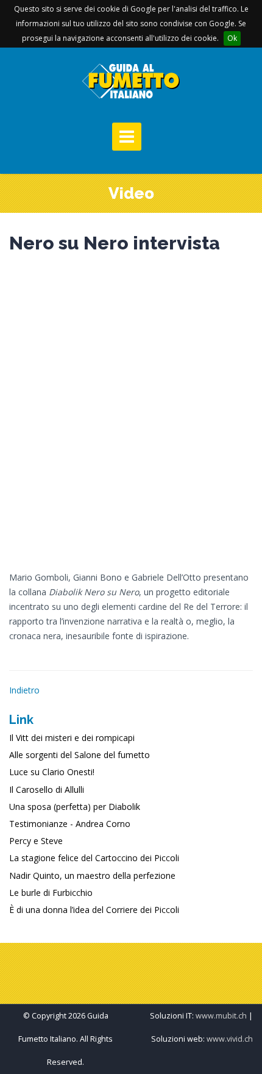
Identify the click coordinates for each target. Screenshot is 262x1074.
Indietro (24, 690)
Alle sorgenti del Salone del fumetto (79, 755)
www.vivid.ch (230, 1039)
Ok (232, 38)
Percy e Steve (36, 841)
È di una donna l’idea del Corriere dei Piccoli (94, 909)
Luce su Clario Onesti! (51, 772)
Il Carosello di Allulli (46, 789)
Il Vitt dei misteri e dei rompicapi (72, 737)
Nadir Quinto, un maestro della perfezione (92, 875)
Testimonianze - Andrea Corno (69, 823)
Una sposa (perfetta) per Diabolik (74, 806)
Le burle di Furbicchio (51, 892)
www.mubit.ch (221, 1016)
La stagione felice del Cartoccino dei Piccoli (94, 858)
